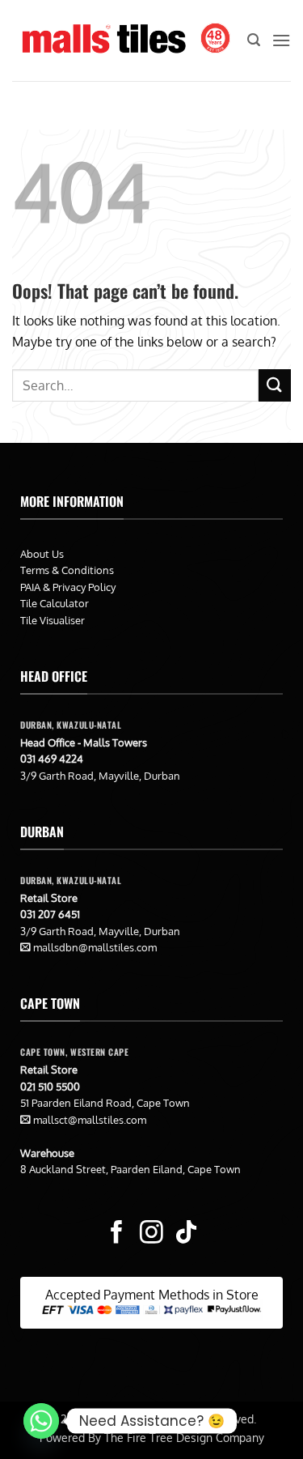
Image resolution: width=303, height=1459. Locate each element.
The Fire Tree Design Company (184, 1437)
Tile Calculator (54, 603)
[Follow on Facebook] (116, 1234)
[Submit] (275, 385)
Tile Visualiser (52, 620)
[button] (253, 40)
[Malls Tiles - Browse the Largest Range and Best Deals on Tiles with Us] (103, 40)
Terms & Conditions (67, 570)
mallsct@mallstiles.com (89, 1119)
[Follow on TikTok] (186, 1234)
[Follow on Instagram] (151, 1234)
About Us (42, 553)
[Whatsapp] (41, 1421)
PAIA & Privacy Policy (68, 587)
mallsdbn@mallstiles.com (95, 947)
